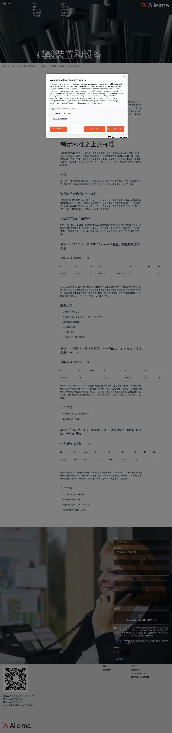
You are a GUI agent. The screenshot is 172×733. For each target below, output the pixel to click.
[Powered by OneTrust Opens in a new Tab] (117, 136)
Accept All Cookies (115, 129)
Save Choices (58, 129)
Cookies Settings (60, 118)
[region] (87, 105)
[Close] (125, 76)
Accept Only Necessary (95, 129)
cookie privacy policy (82, 103)
